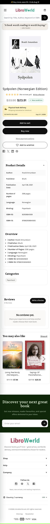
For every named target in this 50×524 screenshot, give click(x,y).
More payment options (25, 139)
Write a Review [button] (38, 94)
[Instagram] (16, 483)
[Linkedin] (12, 151)
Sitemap (19, 514)
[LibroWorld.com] (25, 440)
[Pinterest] (17, 151)
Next (43, 359)
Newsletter (29, 514)
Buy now (25, 131)
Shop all (44, 336)
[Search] (45, 17)
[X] (8, 151)
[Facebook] (4, 151)
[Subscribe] (44, 423)
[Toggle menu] (5, 10)
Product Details (15, 165)
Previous (3, 359)
